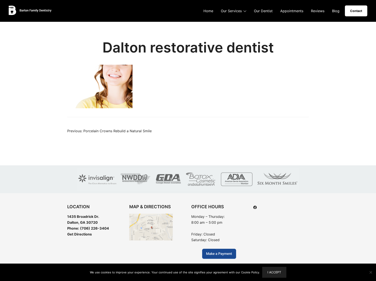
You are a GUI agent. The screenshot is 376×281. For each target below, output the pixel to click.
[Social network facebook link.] (255, 207)
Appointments (291, 11)
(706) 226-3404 (94, 228)
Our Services (231, 11)
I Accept (274, 272)
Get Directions (79, 234)
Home (208, 11)
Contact (356, 11)
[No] (370, 272)
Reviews (317, 11)
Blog (335, 11)
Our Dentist (263, 11)
